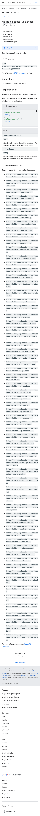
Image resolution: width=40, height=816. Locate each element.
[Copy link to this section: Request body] (17, 79)
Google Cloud (6, 760)
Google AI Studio (7, 753)
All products (6, 797)
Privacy (10, 806)
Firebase (4, 750)
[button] (20, 48)
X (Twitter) (5, 730)
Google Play (6, 763)
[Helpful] (14, 12)
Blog (3, 716)
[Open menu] (3, 2)
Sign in (35, 2)
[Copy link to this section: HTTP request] (17, 59)
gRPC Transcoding (19, 73)
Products (11, 8)
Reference (34, 8)
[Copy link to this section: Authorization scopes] (25, 165)
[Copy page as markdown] (11, 25)
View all (4, 767)
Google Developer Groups (10, 697)
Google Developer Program (11, 694)
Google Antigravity (8, 756)
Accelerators (6, 704)
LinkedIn (4, 727)
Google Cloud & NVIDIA (9, 707)
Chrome (4, 746)
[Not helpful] (18, 12)
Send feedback (9, 17)
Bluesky (4, 720)
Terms (4, 806)
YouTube (5, 733)
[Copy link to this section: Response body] (19, 90)
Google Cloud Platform (9, 790)
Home (3, 8)
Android (4, 743)
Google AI (5, 794)
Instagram (5, 723)
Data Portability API (16, 2)
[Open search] (29, 2)
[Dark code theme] (36, 111)
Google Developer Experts (10, 700)
